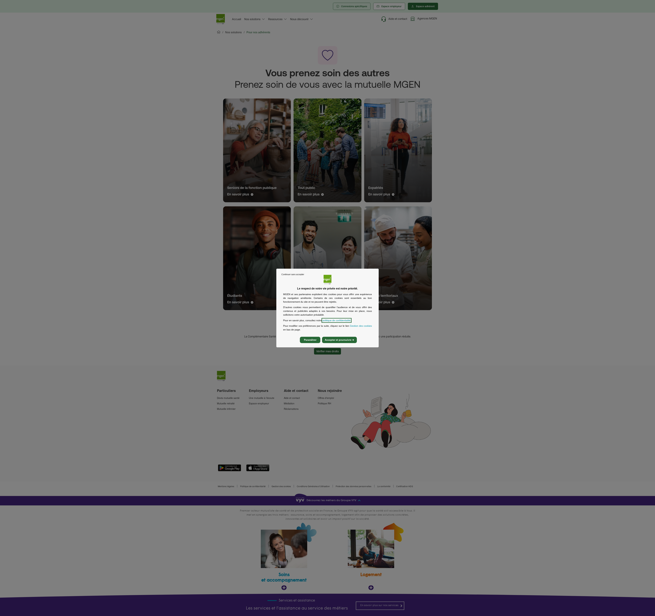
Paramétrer (310, 339)
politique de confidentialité (337, 320)
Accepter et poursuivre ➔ (339, 339)
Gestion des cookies (361, 325)
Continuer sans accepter (292, 274)
